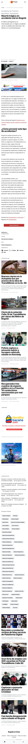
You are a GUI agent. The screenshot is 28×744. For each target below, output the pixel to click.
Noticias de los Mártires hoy (7, 561)
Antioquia (20, 217)
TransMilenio (4, 604)
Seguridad (4, 627)
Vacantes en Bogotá (14, 604)
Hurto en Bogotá (5, 525)
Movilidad (5, 13)
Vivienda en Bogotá (6, 607)
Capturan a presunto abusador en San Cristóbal (13, 489)
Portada (2, 7)
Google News (12, 219)
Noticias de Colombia (6, 551)
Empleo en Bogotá (14, 518)
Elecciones (15, 515)
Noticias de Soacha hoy (19, 574)
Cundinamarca (12, 217)
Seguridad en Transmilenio (7, 597)
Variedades (14, 13)
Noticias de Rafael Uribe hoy (7, 568)
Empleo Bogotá (5, 518)
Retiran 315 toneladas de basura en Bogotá (12, 504)
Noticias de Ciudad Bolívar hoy (8, 548)
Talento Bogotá (5, 601)
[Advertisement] (14, 44)
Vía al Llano (15, 607)
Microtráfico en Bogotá (6, 532)
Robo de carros (5, 594)
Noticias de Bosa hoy (18, 541)
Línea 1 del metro (15, 525)
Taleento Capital (19, 597)
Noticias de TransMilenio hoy (7, 584)
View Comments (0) (14, 225)
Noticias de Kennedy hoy (19, 555)
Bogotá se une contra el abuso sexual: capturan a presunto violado (14, 122)
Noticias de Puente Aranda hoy (8, 564)
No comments (5, 59)
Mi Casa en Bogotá (15, 528)
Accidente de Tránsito (9, 11)
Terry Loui (3, 328)
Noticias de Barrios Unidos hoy (8, 538)
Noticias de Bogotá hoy (6, 244)
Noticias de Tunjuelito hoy (7, 587)
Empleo (3, 655)
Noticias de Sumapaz (18, 578)
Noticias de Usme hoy (19, 591)
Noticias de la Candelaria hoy (7, 558)
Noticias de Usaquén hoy (7, 591)
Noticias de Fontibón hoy (7, 555)
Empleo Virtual (5, 522)
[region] (14, 731)
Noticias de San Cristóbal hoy (8, 571)
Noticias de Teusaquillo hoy (7, 581)
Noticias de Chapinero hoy (7, 545)
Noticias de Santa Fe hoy (7, 574)
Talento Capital (14, 601)
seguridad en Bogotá (15, 594)
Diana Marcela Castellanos (7, 239)
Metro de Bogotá (5, 528)
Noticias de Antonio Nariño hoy (8, 535)
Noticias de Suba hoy (6, 578)
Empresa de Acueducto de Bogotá (17, 522)
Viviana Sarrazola (4, 292)
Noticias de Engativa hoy (18, 551)
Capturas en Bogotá (6, 515)
